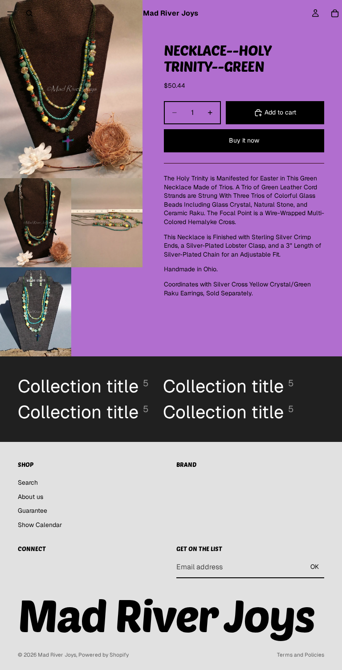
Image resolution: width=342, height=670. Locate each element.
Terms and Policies (300, 654)
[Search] (29, 13)
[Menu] (10, 13)
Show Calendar (40, 525)
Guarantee (32, 511)
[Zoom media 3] (106, 222)
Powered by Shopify (103, 654)
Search (28, 482)
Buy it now (244, 140)
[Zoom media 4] (35, 311)
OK (314, 567)
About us (30, 497)
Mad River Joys (57, 654)
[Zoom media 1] (71, 89)
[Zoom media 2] (35, 222)
